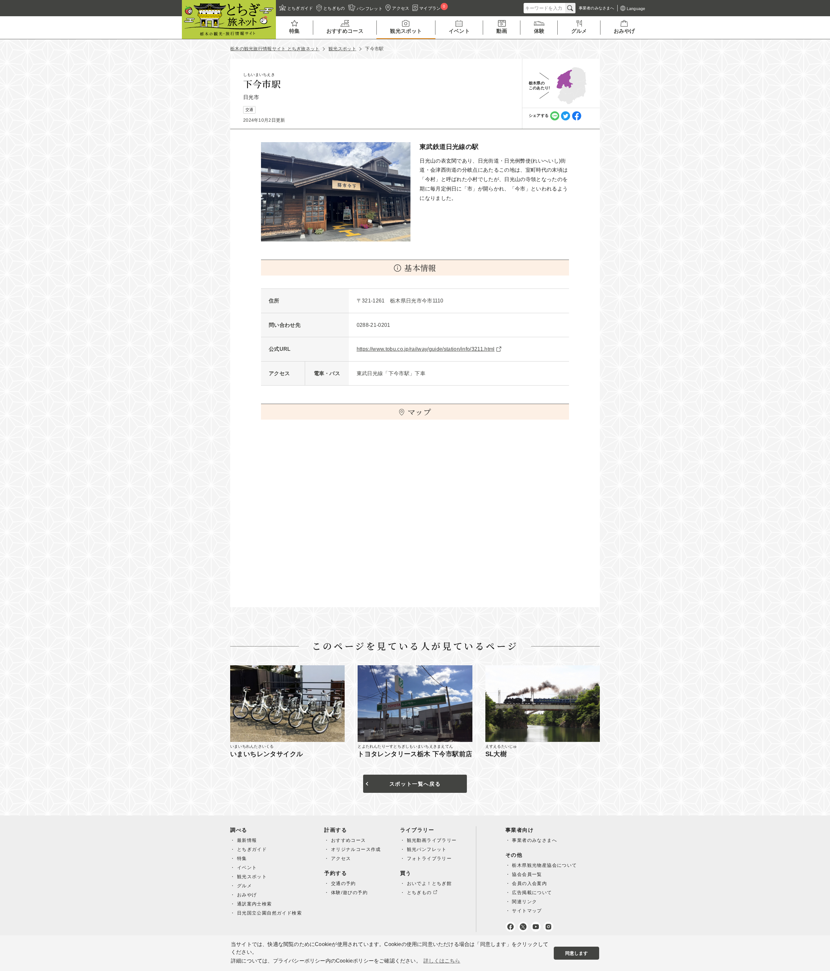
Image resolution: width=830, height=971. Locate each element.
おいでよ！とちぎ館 (429, 883)
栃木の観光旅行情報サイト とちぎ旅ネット (275, 48)
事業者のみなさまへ (534, 840)
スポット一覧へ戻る (415, 784)
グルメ (244, 885)
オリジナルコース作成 (356, 849)
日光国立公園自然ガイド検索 (269, 913)
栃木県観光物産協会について (544, 865)
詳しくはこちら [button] (441, 961)
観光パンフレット (427, 849)
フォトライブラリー (429, 858)
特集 (242, 858)
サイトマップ (527, 910)
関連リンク (524, 901)
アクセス (341, 858)
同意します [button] (576, 953)
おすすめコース (348, 840)
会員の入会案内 (529, 883)
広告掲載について (532, 892)
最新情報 (247, 840)
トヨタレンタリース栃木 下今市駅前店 (415, 753)
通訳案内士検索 (254, 903)
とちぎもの (419, 892)
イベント (247, 867)
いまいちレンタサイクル (266, 753)
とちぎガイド (252, 849)
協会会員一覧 (527, 874)
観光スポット (342, 48)
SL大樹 (496, 753)
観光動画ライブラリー (432, 840)
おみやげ (247, 894)
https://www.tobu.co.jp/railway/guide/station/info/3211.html (426, 349)
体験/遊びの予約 (349, 892)
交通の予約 (343, 883)
